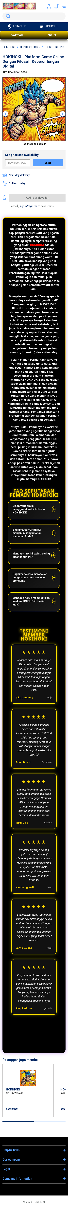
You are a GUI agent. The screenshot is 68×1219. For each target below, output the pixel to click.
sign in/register (28, 206)
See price (12, 1108)
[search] (34, 16)
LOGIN (51, 35)
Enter (48, 162)
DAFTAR (17, 35)
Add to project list (37, 197)
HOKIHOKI (37, 245)
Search (7, 16)
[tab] (18, 1121)
